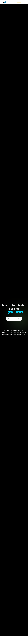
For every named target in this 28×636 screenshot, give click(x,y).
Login (25, 2)
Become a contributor (14, 319)
